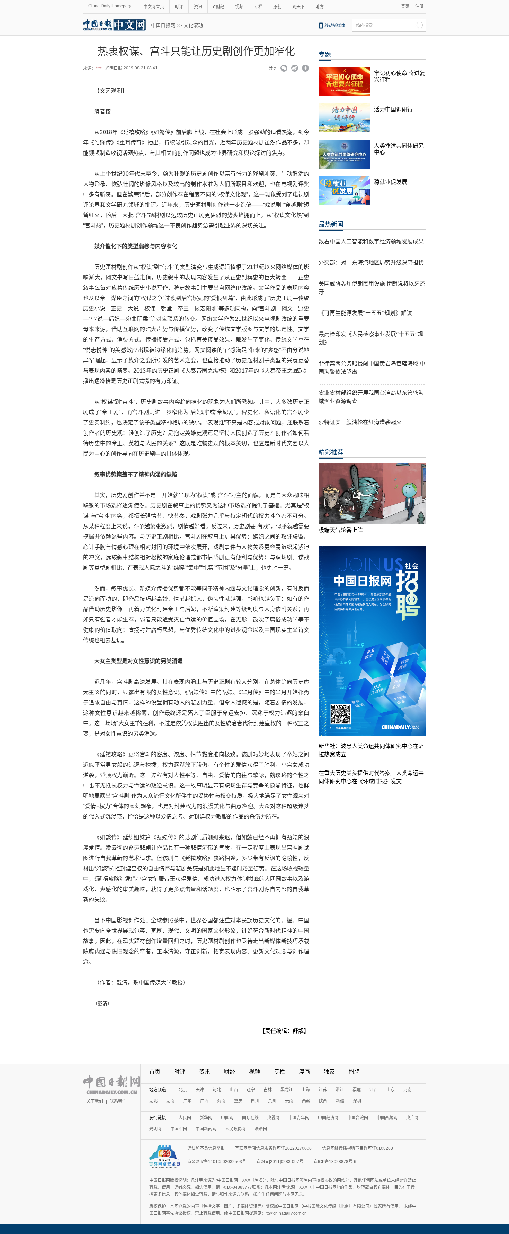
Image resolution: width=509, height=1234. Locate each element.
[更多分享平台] (305, 69)
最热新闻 (331, 224)
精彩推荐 (331, 452)
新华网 (206, 1117)
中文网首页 (153, 6)
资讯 (198, 6)
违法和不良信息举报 (206, 1148)
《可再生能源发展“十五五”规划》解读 (365, 313)
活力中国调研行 (393, 109)
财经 (229, 1072)
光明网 (155, 1129)
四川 (255, 1101)
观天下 (298, 6)
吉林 (268, 1089)
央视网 (273, 1117)
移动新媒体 (334, 25)
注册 (419, 6)
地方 (319, 6)
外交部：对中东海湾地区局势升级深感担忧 (371, 262)
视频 (239, 6)
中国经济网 (328, 1117)
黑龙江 (286, 1089)
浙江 (340, 1089)
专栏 (258, 6)
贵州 (272, 1101)
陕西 (323, 1101)
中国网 (227, 1117)
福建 (356, 1089)
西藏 (306, 1101)
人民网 (185, 1117)
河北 (217, 1089)
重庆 (238, 1101)
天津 (200, 1089)
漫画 (304, 1072)
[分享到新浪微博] (294, 69)
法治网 (260, 1129)
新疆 (340, 1101)
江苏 (323, 1089)
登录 (405, 6)
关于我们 (95, 1101)
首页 (154, 1072)
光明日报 (113, 68)
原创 (277, 6)
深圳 (357, 1101)
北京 (183, 1089)
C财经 (218, 6)
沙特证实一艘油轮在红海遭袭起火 (360, 422)
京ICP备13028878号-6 (335, 1161)
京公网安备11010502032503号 (216, 1161)
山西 (234, 1089)
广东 (187, 1101)
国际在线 (250, 1117)
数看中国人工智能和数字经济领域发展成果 (371, 241)
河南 (407, 1089)
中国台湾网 (357, 1117)
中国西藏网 (387, 1117)
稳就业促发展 (390, 182)
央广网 (412, 1117)
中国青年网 (298, 1117)
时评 (179, 6)
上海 (306, 1089)
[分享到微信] (284, 69)
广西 (204, 1101)
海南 (221, 1101)
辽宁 (251, 1089)
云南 (289, 1101)
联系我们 (118, 1101)
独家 (329, 1072)
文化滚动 (193, 25)
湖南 (170, 1101)
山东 (390, 1089)
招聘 (354, 1072)
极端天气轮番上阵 (341, 530)
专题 (325, 54)
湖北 (153, 1101)
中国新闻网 (206, 1129)
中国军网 (178, 1129)
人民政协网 (235, 1129)
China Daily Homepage (110, 5)
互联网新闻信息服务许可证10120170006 (273, 1148)
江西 (373, 1089)
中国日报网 (163, 25)
